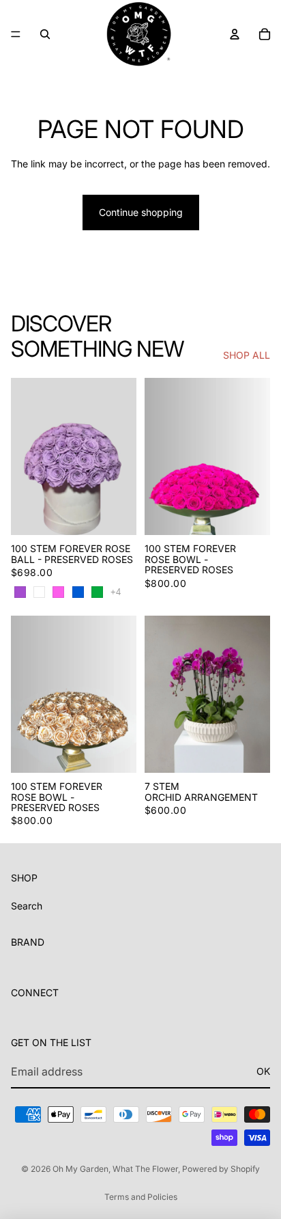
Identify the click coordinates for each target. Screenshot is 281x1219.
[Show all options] (115, 592)
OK (263, 1071)
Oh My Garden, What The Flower (115, 1169)
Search (26, 906)
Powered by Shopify (221, 1169)
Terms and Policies (140, 1197)
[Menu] (15, 34)
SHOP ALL (246, 355)
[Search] (45, 34)
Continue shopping (141, 212)
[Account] (235, 34)
